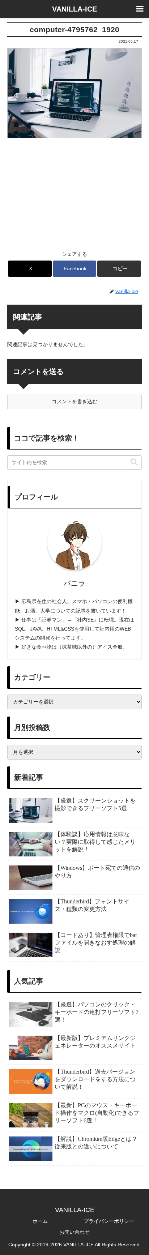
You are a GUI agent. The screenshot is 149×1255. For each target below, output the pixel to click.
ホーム (40, 1221)
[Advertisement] (74, 190)
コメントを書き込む (74, 401)
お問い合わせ (74, 1232)
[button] (119, 269)
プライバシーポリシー (109, 1221)
